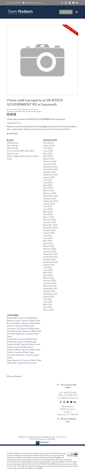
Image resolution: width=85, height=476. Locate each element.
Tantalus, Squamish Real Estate (20, 352)
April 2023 (48, 244)
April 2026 (48, 156)
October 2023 (49, 230)
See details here (14, 123)
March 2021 (48, 310)
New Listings (12, 146)
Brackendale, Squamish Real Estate (22, 318)
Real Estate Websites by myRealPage (42, 439)
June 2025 (48, 183)
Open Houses (13, 148)
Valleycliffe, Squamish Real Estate (21, 363)
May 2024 (47, 212)
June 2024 (48, 209)
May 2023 (47, 241)
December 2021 (50, 286)
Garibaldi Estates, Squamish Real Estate (27, 111)
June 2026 (48, 151)
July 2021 (47, 299)
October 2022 (49, 259)
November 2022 (50, 257)
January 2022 (49, 283)
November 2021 (50, 289)
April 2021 (47, 307)
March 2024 (48, 217)
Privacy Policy (61, 437)
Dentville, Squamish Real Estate (20, 326)
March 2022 (48, 278)
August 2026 (49, 146)
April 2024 (48, 214)
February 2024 (49, 220)
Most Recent (48, 143)
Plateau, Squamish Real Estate (20, 347)
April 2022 (48, 275)
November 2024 (50, 196)
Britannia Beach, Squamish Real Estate (23, 323)
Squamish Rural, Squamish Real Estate (23, 350)
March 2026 (48, 159)
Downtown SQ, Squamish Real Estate (23, 329)
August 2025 (49, 177)
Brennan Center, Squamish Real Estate (23, 321)
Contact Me (66, 12)
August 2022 (49, 265)
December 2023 (50, 225)
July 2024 (47, 206)
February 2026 (49, 161)
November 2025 (50, 169)
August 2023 (49, 233)
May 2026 (47, 154)
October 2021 (49, 291)
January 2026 (49, 164)
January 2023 (49, 252)
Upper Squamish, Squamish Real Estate (24, 360)
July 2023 (47, 236)
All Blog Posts (12, 143)
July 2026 (47, 148)
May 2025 (47, 185)
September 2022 (50, 262)
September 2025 (50, 175)
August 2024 (49, 204)
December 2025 (50, 167)
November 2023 (50, 228)
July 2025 (47, 180)
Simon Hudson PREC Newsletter (20, 151)
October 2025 (49, 172)
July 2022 (47, 267)
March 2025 (48, 191)
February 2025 (49, 193)
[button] (14, 3)
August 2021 (48, 297)
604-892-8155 (15, 3)
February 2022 (49, 281)
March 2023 (48, 246)
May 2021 (47, 304)
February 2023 (49, 249)
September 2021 (50, 294)
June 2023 (48, 238)
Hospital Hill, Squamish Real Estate (22, 339)
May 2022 (47, 273)
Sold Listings (12, 154)
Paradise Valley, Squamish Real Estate (23, 344)
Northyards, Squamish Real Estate (21, 342)
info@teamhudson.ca (33, 3)
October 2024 (49, 199)
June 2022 (48, 270)
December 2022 (50, 254)
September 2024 (50, 201)
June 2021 (47, 302)
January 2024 (49, 222)
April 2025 (48, 188)
